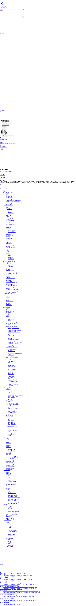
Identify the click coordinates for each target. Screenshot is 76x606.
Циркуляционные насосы (12, 483)
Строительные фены (9, 462)
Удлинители (10, 356)
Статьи (3, 3)
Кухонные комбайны (9, 218)
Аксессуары (7, 314)
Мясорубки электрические (10, 224)
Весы (8, 211)
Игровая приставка (9, 295)
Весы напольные (11, 213)
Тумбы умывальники (13, 531)
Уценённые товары (7, 520)
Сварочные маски (11, 458)
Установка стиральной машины (11, 512)
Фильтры (8, 417)
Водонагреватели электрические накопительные (7, 143)
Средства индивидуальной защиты (13, 403)
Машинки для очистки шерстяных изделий (13, 404)
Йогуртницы (8, 215)
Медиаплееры (8, 252)
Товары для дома (7, 387)
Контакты (3, 4)
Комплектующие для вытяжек (13, 394)
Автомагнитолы (9, 305)
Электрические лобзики (10, 467)
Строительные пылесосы (10, 461)
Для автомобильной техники (12, 379)
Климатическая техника (8, 274)
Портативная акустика (10, 311)
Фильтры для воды (11, 420)
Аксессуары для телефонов (12, 337)
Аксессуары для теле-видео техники (12, 326)
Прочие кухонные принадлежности (13, 411)
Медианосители (10, 367)
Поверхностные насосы (12, 481)
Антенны (9, 329)
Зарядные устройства (11, 351)
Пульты (9, 333)
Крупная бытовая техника (8, 192)
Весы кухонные (10, 212)
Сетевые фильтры (11, 355)
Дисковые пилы (8, 445)
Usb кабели (10, 338)
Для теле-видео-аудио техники (13, 381)
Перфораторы (8, 453)
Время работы (4, 6)
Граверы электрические (10, 444)
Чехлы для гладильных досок (10, 425)
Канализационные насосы (12, 479)
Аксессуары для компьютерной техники (12, 357)
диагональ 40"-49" (11, 257)
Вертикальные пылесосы (12, 230)
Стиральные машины (3, 139)
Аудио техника (7, 307)
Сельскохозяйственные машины (11, 484)
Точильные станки (9, 463)
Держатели (10, 320)
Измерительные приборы (11, 449)
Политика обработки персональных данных (7, 184)
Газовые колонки (2, 145)
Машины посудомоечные (10, 197)
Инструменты (7, 440)
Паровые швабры (9, 243)
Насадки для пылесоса (11, 397)
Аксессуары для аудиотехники (11, 323)
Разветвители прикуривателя (12, 322)
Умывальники (8, 486)
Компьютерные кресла (12, 366)
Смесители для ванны (11, 535)
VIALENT (5, 188)
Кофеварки (8, 216)
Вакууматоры (8, 242)
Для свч (9, 431)
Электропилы (8, 487)
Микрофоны (10, 325)
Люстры (10, 542)
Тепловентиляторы (9, 281)
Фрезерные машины (9, 465)
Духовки (8, 214)
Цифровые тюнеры (9, 260)
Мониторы (8, 296)
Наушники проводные (12, 341)
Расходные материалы (11, 371)
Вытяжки (1, 144)
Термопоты (8, 236)
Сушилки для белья (9, 416)
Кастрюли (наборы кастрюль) (13, 408)
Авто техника (8, 303)
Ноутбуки (8, 298)
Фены (9, 241)
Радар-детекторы (9, 306)
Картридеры (10, 362)
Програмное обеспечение (12, 370)
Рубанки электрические (10, 464)
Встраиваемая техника (9, 284)
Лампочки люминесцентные (12, 496)
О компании (6, 547)
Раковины (9, 533)
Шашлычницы (8, 246)
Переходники (10, 354)
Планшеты (8, 299)
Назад (8, 193)
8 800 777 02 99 (4, 8)
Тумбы (9, 334)
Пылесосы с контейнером (12, 232)
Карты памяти (8, 382)
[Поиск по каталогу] (23, 17)
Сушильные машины (3, 147)
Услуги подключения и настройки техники (11, 509)
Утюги (7, 237)
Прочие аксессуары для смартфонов (13, 343)
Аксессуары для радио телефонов (13, 339)
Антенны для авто (11, 319)
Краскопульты (8, 452)
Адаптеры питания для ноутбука (13, 360)
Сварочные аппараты (9, 454)
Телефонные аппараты (10, 270)
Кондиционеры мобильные (10, 278)
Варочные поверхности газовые (11, 285)
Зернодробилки (8, 447)
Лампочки (8, 490)
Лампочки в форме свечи (12, 493)
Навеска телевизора (9, 515)
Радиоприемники (9, 312)
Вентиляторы (8, 276)
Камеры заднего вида (11, 321)
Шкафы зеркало (12, 532)
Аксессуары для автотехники (12, 318)
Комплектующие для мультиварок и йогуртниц (15, 395)
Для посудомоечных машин (12, 430)
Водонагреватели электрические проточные (13, 201)
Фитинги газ (10, 398)
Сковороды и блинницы (12, 412)
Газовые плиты (2, 146)
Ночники (9, 543)
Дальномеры (10, 450)
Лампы (9, 541)
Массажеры (8, 219)
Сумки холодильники (9, 415)
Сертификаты (6, 504)
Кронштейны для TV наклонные (13, 331)
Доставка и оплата (5, 2)
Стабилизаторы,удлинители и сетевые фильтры (15, 353)
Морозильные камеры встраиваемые (12, 291)
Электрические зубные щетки (11, 247)
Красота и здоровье (9, 400)
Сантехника (8, 522)
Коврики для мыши (11, 364)
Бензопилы (8, 472)
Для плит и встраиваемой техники (13, 429)
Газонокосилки (8, 473)
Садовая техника (7, 470)
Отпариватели (8, 225)
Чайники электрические (10, 245)
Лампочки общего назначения (12, 499)
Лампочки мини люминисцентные (13, 498)
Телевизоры (8, 253)
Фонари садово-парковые (12, 545)
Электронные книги (9, 301)
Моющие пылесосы (11, 231)
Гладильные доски (9, 390)
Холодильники (2, 137)
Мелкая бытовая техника (8, 205)
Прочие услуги (8, 516)
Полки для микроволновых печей (11, 405)
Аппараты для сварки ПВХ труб (13, 456)
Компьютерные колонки (12, 365)
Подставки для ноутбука (12, 369)
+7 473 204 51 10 (4, 7)
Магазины (3, 1)
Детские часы (10, 266)
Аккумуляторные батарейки (12, 349)
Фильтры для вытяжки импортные (13, 421)
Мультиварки (8, 223)
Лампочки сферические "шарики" (13, 502)
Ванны (9, 525)
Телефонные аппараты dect (12, 273)
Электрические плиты (3, 141)
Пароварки (8, 226)
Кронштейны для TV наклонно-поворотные (15, 330)
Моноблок (8, 297)
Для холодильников (11, 434)
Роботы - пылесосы (11, 233)
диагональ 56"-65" (11, 259)
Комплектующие (9, 391)
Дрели (7, 446)
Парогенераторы (9, 227)
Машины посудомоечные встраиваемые (12, 289)
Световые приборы (7, 488)
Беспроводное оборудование (12, 361)
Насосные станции (11, 480)
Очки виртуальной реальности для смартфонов (15, 342)
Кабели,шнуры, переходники (11, 377)
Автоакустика (8, 304)
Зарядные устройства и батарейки (11, 347)
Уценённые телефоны (9, 546)
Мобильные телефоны (9, 268)
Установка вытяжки (9, 517)
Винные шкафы (2, 142)
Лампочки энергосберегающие (13, 503)
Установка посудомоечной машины (11, 513)
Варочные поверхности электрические (12, 286)
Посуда (9, 407)
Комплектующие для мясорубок (13, 396)
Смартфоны (8, 269)
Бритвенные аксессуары (12, 402)
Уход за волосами (9, 238)
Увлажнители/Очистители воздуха (11, 282)
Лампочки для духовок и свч (12, 494)
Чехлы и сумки (11, 345)
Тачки (7, 485)
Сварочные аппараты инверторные (13, 457)
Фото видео (6, 437)
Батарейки (10, 350)
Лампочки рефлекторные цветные (13, 501)
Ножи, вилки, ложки (11, 410)
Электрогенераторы (9, 469)
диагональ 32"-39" (11, 256)
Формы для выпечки (11, 413)
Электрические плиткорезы (10, 468)
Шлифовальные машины (10, 466)
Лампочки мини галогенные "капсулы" (14, 497)
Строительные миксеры (10, 460)
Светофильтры (10, 385)
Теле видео (6, 249)
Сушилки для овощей (9, 235)
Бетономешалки (8, 443)
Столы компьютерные (11, 373)
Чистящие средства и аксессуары (11, 426)
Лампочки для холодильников (12, 495)
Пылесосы (8, 228)
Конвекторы (8, 277)
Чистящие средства (11, 335)
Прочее (9, 435)
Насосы (7, 475)
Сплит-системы (8, 280)
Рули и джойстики (11, 372)
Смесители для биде (11, 534)
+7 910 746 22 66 (2, 174)
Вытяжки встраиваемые (10, 287)
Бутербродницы (9, 209)
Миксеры (8, 222)
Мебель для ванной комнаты (13, 530)
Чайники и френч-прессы (12, 414)
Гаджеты (9, 265)
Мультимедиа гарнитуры (12, 368)
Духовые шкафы (9, 288)
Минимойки (8, 474)
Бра (9, 540)
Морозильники (2, 138)
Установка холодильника (10, 518)
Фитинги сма (10, 399)
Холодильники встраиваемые (11, 292)
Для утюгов (10, 433)
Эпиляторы (8, 248)
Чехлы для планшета (11, 375)
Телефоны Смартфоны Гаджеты (9, 261)
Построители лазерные (11, 451)
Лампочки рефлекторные (12, 500)
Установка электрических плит (11, 519)
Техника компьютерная (8, 293)
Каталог (3, 190)
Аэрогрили (8, 207)
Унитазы (9, 537)
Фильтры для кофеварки (12, 422)
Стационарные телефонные (12, 272)
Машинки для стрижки (10, 220)
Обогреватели (8, 279)
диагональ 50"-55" (11, 258)
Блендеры (8, 208)
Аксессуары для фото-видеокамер (13, 384)
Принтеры (8, 300)
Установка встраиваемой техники (11, 514)
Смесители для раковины (12, 536)
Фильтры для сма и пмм (12, 424)
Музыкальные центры (9, 310)
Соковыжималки (9, 234)
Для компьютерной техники (12, 380)
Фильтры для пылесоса (12, 423)
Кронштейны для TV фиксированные (14, 332)
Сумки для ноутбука (11, 374)
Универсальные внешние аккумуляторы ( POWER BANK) (17, 344)
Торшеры (9, 544)
